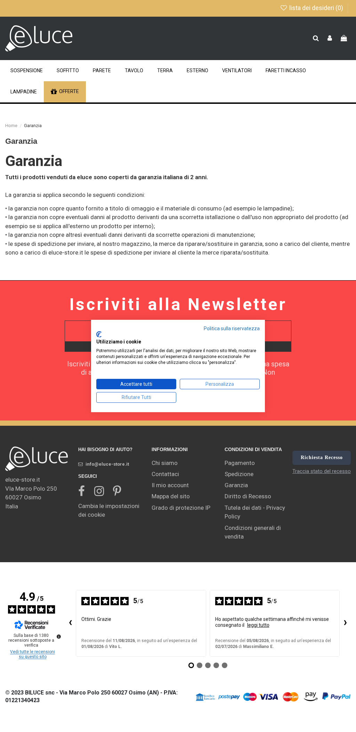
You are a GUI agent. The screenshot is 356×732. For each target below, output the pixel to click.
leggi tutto (258, 625)
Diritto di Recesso (248, 496)
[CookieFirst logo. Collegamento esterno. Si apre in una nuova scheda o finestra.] (99, 334)
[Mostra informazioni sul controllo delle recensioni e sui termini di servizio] (59, 636)
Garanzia (236, 485)
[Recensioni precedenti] (70, 623)
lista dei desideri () (316, 7)
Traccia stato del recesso (321, 471)
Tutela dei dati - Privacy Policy (255, 512)
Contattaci (165, 474)
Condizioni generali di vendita (253, 532)
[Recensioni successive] (345, 623)
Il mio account (170, 485)
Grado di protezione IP (181, 507)
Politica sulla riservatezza (232, 328)
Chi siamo (165, 462)
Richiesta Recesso (322, 457)
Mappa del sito (171, 496)
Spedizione (239, 474)
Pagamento (240, 462)
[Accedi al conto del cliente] (330, 38)
